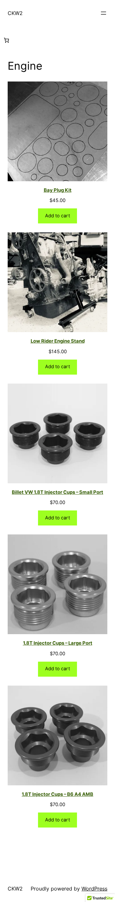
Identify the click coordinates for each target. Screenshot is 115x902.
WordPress (94, 888)
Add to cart (57, 216)
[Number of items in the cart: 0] (6, 40)
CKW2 (15, 13)
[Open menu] (103, 13)
